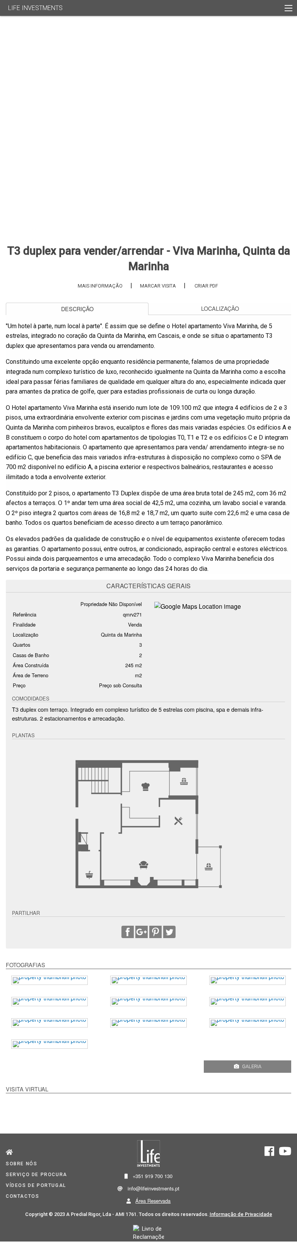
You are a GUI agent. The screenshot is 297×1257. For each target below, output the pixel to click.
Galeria (251, 1066)
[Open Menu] (288, 8)
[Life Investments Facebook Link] (269, 1153)
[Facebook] (127, 933)
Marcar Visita (158, 286)
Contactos (22, 1196)
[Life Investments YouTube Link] (285, 1153)
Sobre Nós (21, 1163)
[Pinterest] (155, 933)
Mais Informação (100, 286)
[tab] (77, 309)
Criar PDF (206, 286)
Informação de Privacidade (241, 1214)
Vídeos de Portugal (36, 1185)
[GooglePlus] (141, 933)
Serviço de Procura (36, 1174)
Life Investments (35, 8)
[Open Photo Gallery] (286, 224)
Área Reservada (153, 1200)
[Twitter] (169, 933)
